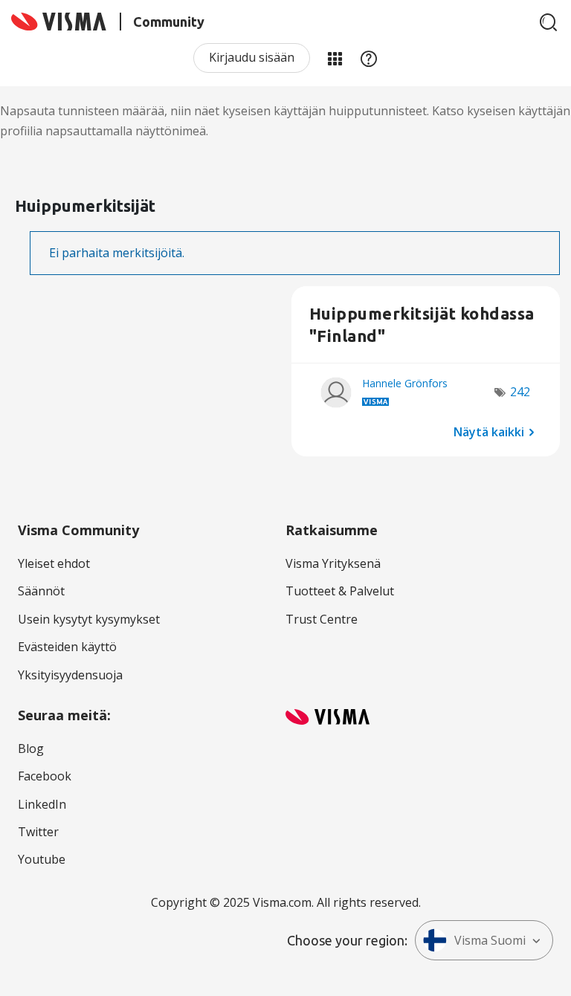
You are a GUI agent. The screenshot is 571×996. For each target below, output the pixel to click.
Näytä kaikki (489, 431)
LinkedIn (42, 804)
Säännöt (41, 591)
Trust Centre (322, 619)
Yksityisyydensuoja (70, 675)
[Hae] (549, 22)
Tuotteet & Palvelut (340, 591)
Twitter (38, 832)
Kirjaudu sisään (251, 57)
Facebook (44, 776)
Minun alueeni (334, 58)
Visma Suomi (490, 940)
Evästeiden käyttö (67, 646)
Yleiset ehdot (54, 563)
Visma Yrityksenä (333, 563)
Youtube (41, 859)
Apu (369, 58)
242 (520, 392)
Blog (31, 748)
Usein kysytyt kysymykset (89, 619)
